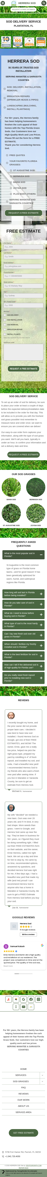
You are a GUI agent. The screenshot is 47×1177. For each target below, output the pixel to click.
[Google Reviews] (23, 999)
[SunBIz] (31, 1007)
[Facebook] (31, 999)
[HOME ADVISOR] (16, 999)
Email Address (9, 263)
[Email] (23, 1007)
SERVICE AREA (23, 1112)
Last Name (8, 253)
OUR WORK (23, 1100)
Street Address (9, 282)
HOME (23, 1069)
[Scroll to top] (43, 1061)
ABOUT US (23, 1106)
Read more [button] (8, 966)
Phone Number (9, 272)
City (5, 292)
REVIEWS (24, 1094)
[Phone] (16, 1007)
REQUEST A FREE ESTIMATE (23, 9)
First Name (8, 243)
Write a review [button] (28, 934)
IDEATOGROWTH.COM (33, 1165)
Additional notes (9, 342)
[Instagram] (38, 999)
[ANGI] (8, 999)
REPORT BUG (23, 1168)
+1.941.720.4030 (12, 1156)
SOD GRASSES (21, 1081)
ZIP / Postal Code (10, 302)
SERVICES (20, 1075)
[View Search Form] (43, 3)
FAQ (23, 1087)
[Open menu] (3, 3)
